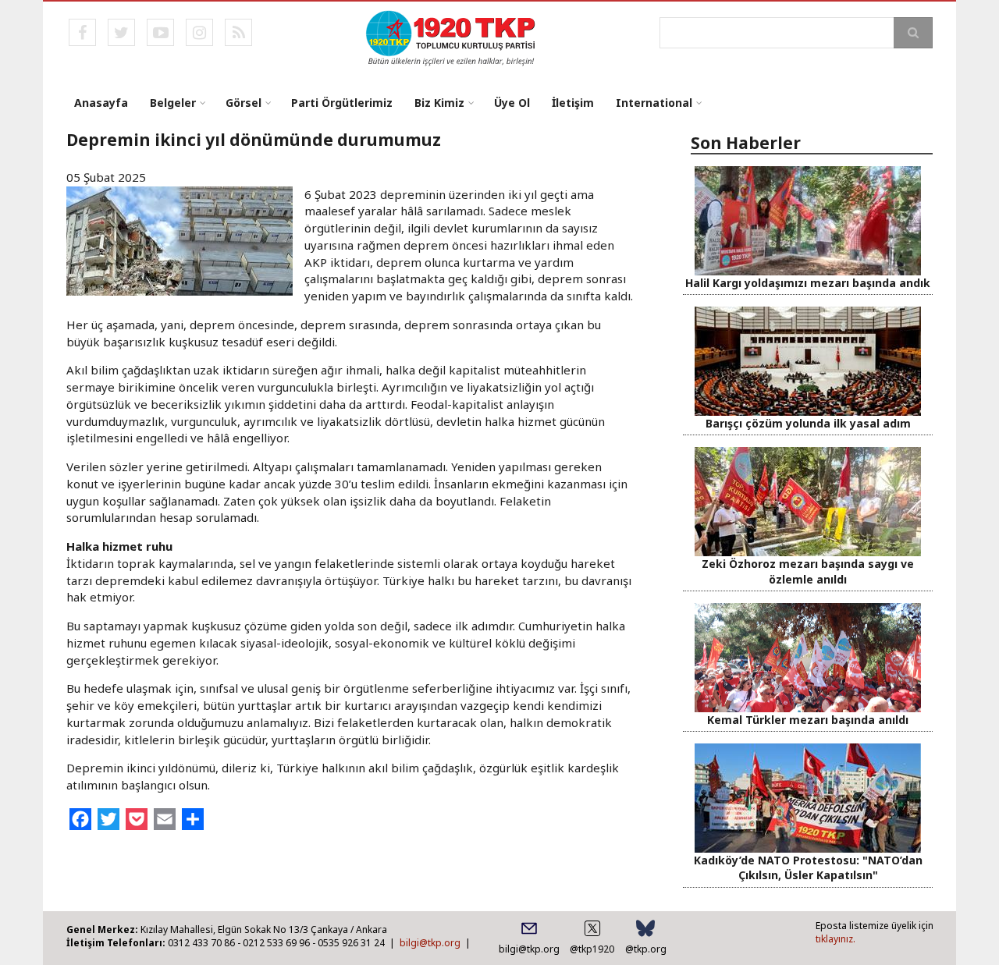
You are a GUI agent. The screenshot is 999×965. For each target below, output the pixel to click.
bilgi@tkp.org (430, 942)
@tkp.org (646, 949)
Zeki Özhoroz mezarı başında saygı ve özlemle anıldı (808, 571)
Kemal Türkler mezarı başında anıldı (807, 719)
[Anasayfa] (451, 36)
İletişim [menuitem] (573, 102)
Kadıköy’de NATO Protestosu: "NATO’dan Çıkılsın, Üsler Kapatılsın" (808, 867)
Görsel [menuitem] (243, 102)
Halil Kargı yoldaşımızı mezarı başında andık (807, 282)
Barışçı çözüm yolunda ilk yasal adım (808, 423)
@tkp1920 (592, 949)
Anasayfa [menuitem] (101, 102)
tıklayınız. (835, 938)
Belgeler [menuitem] (173, 102)
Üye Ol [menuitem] (512, 102)
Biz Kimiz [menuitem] (439, 102)
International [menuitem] (654, 102)
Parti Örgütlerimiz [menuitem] (342, 102)
